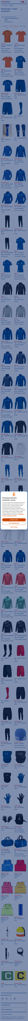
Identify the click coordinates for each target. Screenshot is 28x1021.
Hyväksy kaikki (14, 519)
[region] (14, 510)
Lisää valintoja (14, 527)
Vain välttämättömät (14, 523)
